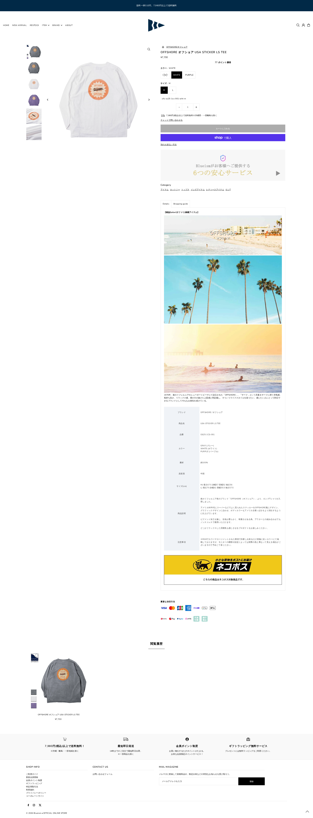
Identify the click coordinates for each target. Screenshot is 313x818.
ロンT (228, 189)
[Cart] (308, 25)
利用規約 (30, 789)
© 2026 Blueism (33, 813)
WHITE (176, 75)
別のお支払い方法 (169, 144)
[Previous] (47, 99)
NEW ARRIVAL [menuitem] (19, 25)
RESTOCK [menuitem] (34, 25)
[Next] (148, 99)
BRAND (56, 25)
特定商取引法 (32, 786)
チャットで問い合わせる (172, 120)
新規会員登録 (32, 777)
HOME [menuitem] (6, 25)
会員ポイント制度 (34, 780)
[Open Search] (298, 25)
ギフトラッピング (34, 783)
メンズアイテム (198, 189)
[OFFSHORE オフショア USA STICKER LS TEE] (59, 681)
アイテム (165, 189)
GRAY (165, 75)
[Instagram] (34, 805)
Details (166, 204)
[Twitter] (40, 805)
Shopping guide (180, 204)
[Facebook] (28, 805)
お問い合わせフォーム (103, 774)
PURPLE (189, 75)
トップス (185, 189)
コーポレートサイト (35, 796)
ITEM (44, 25)
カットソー (175, 189)
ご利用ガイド (32, 774)
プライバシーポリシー (36, 793)
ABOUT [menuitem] (69, 25)
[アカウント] (303, 25)
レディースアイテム (215, 189)
